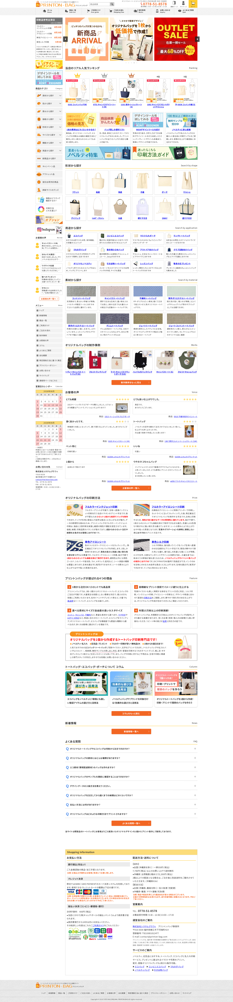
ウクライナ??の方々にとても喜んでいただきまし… (51, 269)
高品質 (70, 601)
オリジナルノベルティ (82, 263)
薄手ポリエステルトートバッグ (181, 298)
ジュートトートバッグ (148, 325)
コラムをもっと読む (131, 713)
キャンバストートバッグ (114, 298)
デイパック (75, 218)
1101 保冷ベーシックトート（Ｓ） (131, 105)
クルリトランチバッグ (97, 371)
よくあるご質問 (45, 350)
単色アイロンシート (95, 541)
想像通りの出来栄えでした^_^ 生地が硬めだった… (52, 291)
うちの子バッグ (79, 249)
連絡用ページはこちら (48, 380)
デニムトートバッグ (114, 325)
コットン (70, 614)
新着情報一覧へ (131, 731)
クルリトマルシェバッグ (187, 371)
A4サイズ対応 (73, 618)
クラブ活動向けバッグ (183, 249)
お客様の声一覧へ (131, 488)
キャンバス (79, 614)
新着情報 (43, 315)
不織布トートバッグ (148, 298)
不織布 (88, 614)
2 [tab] (128, 62)
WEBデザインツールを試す (148, 129)
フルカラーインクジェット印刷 (101, 506)
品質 (165, 621)
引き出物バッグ (161, 970)
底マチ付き (187, 218)
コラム (41, 345)
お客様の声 (44, 340)
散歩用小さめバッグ (115, 249)
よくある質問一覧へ (131, 823)
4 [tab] (134, 62)
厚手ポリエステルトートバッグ (81, 325)
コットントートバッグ (81, 298)
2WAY (164, 218)
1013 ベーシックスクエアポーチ (117, 416)
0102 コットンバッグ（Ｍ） (77, 104)
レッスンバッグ (146, 263)
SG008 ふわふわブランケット (118, 456)
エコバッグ (78, 235)
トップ (41, 310)
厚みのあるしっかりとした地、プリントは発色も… (51, 247)
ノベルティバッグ (142, 970)
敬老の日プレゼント (182, 263)
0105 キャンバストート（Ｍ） (119, 441)
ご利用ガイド (98, 925)
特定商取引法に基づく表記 (50, 360)
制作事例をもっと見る (131, 382)
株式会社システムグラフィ (144, 926)
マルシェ (187, 192)
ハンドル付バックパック (142, 371)
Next (197, 39)
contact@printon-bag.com (47, 479)
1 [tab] (126, 62)
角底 (120, 192)
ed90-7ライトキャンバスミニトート (183, 481)
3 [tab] (131, 62)
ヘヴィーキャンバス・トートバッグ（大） (75, 372)
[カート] (193, 4)
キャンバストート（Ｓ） (165, 371)
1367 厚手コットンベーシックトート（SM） (181, 441)
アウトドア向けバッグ (149, 249)
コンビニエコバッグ (115, 235)
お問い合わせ (44, 370)
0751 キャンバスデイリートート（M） (104, 105)
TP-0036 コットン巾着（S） (185, 104)
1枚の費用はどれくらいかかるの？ (81, 129)
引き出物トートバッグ (116, 263)
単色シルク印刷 (160, 541)
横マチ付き (142, 218)
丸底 (120, 218)
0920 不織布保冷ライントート (185, 416)
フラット (75, 192)
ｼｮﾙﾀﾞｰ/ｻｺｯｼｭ (98, 218)
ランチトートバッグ (182, 235)
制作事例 (43, 335)
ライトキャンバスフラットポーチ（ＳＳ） (120, 372)
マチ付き (122, 614)
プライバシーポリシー (48, 365)
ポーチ (165, 192)
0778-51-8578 (155, 3)
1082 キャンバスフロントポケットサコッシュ (158, 105)
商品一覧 (43, 320)
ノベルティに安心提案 (181, 129)
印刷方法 (148, 597)
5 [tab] (136, 62)
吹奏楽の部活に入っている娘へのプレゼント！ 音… (51, 280)
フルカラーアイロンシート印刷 (168, 506)
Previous (65, 39)
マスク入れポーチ (148, 235)
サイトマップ (44, 375)
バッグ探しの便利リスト (114, 129)
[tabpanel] (131, 39)
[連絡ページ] (174, 4)
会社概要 (43, 355)
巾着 (142, 192)
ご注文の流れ (44, 330)
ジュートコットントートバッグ (181, 325)
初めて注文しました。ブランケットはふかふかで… (51, 258)
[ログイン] (183, 4)
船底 (98, 192)
